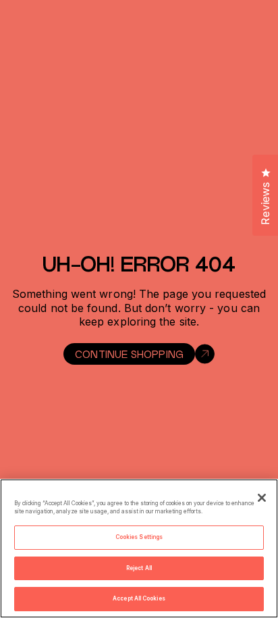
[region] (139, 548)
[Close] (262, 498)
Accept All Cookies (139, 598)
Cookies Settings (139, 537)
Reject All (139, 568)
